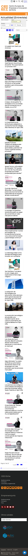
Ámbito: (3, 23)
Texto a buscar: (4, 19)
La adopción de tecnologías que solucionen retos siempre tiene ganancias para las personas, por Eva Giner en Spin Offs (13, 296)
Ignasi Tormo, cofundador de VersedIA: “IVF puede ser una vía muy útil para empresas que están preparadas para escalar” (14, 169)
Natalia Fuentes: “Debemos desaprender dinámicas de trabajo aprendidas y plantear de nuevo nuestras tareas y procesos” (13, 147)
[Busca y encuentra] (19, 1)
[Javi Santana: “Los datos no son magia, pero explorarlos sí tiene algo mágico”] (14, 269)
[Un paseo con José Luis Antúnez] (14, 44)
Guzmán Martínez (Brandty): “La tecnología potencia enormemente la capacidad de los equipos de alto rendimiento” (14, 192)
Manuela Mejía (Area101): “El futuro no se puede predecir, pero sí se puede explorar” (14, 84)
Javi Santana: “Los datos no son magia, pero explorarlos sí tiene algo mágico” (13, 273)
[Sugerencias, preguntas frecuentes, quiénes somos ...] (14, 1)
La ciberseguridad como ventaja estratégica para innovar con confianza (13, 254)
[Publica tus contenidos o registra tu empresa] (17, 1)
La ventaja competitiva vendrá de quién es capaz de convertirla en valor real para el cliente (13, 213)
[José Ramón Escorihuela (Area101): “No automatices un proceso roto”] (14, 61)
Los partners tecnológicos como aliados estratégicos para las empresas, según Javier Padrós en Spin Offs (14, 387)
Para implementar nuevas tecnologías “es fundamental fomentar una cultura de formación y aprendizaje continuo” (14, 234)
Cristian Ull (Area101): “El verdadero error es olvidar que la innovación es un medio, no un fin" (14, 104)
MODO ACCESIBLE (11, 1)
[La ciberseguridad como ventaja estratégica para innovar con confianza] (14, 250)
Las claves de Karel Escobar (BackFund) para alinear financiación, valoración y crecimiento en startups (13, 342)
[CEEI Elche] (14, 11)
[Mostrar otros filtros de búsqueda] (12, 25)
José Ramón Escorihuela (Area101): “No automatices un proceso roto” (14, 64)
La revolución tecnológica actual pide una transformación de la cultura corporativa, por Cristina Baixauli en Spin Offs (14, 320)
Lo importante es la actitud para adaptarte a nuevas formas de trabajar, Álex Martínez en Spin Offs (14, 124)
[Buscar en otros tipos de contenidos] (26, 20)
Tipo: (13, 19)
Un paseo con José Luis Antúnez (13, 47)
